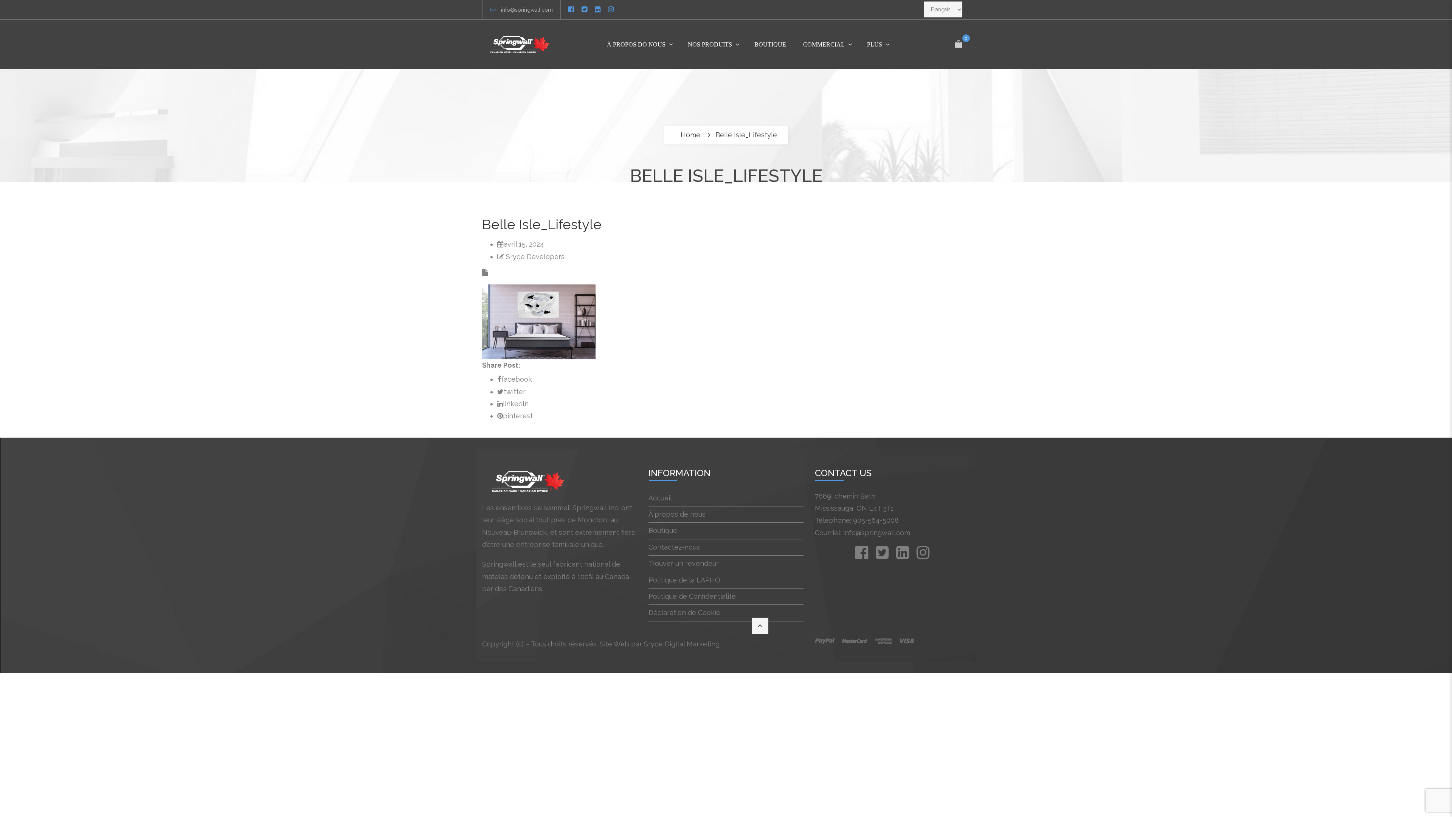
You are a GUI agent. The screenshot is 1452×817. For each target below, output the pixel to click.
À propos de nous (677, 514)
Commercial (824, 44)
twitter (515, 392)
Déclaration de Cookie (684, 613)
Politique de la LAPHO (684, 580)
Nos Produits (710, 44)
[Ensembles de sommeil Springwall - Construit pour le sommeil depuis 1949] (521, 44)
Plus (874, 44)
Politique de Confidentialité (692, 596)
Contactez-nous (674, 547)
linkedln (516, 404)
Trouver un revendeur (683, 563)
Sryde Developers (535, 257)
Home (690, 135)
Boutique (770, 44)
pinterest (518, 416)
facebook (516, 379)
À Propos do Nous (636, 44)
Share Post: (501, 365)
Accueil (660, 498)
